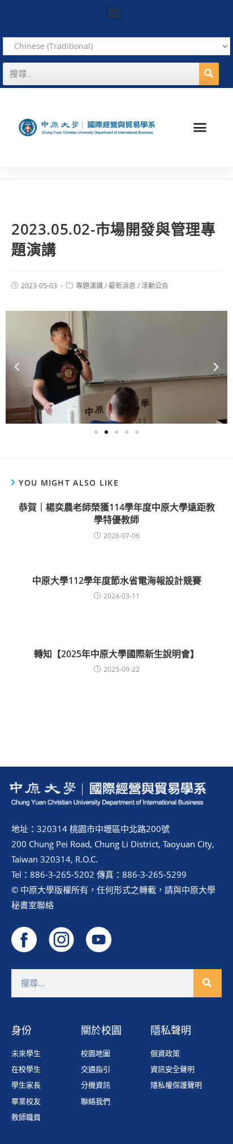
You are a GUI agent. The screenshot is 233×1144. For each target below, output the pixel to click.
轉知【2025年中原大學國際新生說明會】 (116, 654)
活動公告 (155, 286)
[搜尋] (209, 74)
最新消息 (122, 286)
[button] (114, 12)
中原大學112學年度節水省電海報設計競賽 (116, 580)
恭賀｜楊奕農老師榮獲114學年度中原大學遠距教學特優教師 (117, 513)
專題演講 (89, 286)
